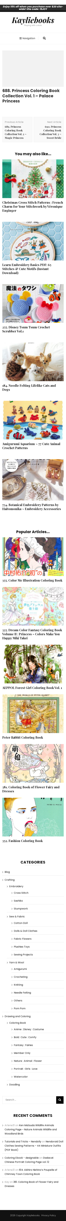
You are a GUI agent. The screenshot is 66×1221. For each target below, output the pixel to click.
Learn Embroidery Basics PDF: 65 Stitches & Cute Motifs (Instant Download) (26, 269)
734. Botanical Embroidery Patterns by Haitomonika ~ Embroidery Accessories (31, 507)
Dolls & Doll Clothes (25, 931)
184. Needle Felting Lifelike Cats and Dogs (29, 387)
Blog (7, 872)
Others (18, 1000)
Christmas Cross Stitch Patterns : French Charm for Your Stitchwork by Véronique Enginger (32, 206)
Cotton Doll (21, 923)
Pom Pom (19, 1008)
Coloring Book (17, 1023)
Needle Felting (22, 992)
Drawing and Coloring (18, 1016)
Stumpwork (21, 908)
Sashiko (18, 901)
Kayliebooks (33, 20)
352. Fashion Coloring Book (22, 841)
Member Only (22, 1053)
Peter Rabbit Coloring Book (22, 737)
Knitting (18, 985)
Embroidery (16, 886)
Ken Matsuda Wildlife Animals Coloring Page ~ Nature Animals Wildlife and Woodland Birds (31, 1129)
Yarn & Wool (16, 962)
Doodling (14, 1084)
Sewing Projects (23, 954)
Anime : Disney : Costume (29, 1029)
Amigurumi (20, 969)
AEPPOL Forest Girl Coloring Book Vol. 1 (32, 688)
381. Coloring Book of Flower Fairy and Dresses (31, 789)
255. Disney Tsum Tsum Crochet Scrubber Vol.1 (26, 329)
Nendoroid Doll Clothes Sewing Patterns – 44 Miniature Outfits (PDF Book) (34, 1146)
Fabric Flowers (22, 939)
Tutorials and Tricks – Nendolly (23, 1141)
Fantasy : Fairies (23, 1045)
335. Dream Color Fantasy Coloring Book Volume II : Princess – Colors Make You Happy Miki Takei (32, 634)
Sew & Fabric (17, 916)
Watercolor (21, 1076)
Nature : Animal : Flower (28, 1061)
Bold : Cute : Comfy (25, 1037)
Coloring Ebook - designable (22, 1158)
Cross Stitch (21, 893)
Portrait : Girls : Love (25, 1069)
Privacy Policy (48, 1215)
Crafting (10, 880)
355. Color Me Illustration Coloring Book (32, 580)
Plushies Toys (22, 946)
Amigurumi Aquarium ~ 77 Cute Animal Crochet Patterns (31, 446)
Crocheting (20, 977)
